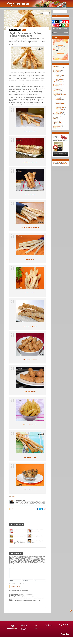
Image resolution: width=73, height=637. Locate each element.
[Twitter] (62, 624)
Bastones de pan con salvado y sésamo (30, 227)
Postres (57, 108)
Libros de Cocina (56, 86)
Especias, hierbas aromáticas (60, 103)
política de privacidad (20, 583)
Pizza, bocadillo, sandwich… (60, 107)
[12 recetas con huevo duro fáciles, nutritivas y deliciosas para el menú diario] (11, 531)
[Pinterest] (66, 624)
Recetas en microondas (59, 112)
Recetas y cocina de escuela (58, 114)
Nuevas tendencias (57, 93)
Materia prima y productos (58, 88)
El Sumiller (57, 76)
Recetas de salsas (59, 111)
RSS (67, 25)
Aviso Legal (47, 624)
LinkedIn (60, 21)
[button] (5, 3)
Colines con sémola (30, 293)
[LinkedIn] (64, 624)
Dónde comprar (56, 71)
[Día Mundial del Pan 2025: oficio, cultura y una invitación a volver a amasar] (30, 541)
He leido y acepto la (17, 583)
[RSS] (68, 626)
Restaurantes (56, 117)
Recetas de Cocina (57, 97)
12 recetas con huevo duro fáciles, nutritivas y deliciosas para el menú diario (20, 530)
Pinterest (63, 21)
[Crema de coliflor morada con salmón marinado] (44, 13)
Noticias (22, 624)
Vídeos (55, 127)
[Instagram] (60, 626)
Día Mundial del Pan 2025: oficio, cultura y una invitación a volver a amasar (37, 541)
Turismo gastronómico (57, 125)
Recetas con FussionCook (60, 109)
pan (10, 496)
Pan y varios (24, 29)
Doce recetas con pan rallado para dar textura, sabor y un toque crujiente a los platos (38, 530)
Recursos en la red (57, 116)
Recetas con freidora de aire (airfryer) (60, 94)
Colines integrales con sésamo (30, 359)
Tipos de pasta (58, 89)
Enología (55, 72)
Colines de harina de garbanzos (30, 424)
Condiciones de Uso (49, 625)
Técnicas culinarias (57, 119)
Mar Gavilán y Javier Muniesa (15, 29)
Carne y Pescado (58, 99)
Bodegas (57, 74)
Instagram (53, 25)
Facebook (53, 21)
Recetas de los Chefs (57, 113)
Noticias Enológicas (59, 79)
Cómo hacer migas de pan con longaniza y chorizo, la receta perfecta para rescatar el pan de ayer (19, 542)
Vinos (57, 80)
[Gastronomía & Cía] (18, 4)
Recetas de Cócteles (59, 67)
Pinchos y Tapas (58, 105)
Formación (56, 83)
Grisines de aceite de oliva (30, 131)
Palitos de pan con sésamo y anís (30, 162)
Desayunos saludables (59, 100)
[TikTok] (64, 626)
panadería (13, 496)
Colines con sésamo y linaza (30, 457)
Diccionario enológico (59, 75)
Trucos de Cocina (57, 123)
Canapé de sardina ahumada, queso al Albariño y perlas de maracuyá (38, 536)
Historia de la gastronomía (58, 84)
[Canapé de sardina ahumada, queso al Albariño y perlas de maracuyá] (30, 536)
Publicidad (36, 628)
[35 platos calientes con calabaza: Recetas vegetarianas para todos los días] (11, 536)
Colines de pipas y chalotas (30, 489)
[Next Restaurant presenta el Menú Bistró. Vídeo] (47, 13)
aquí (39, 600)
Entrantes (57, 102)
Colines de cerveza (30, 259)
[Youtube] (68, 624)
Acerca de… (36, 624)
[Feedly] (66, 626)
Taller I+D (55, 118)
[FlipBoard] (62, 626)
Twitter (57, 21)
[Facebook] (60, 624)
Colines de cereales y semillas (30, 326)
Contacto (36, 626)
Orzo (65, 162)
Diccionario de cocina (57, 70)
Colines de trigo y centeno (30, 391)
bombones (11, 88)
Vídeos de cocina (57, 128)
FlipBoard (57, 25)
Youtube (67, 21)
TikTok (60, 25)
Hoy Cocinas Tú (56, 85)
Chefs (55, 69)
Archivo (36, 625)
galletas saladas (21, 88)
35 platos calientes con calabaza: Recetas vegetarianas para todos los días (20, 536)
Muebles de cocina (57, 90)
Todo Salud (56, 121)
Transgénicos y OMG (57, 122)
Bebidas (55, 66)
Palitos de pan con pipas (30, 194)
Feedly (63, 25)
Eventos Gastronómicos (58, 81)
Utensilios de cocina (57, 126)
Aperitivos (57, 98)
